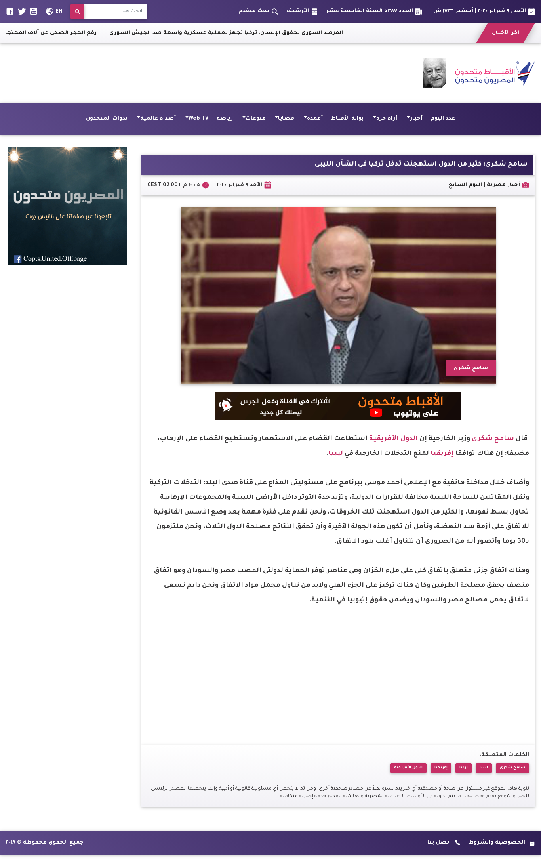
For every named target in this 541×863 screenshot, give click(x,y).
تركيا (463, 768)
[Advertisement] (150, 73)
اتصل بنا (439, 843)
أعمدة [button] (315, 119)
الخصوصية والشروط (497, 843)
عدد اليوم (443, 119)
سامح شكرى (493, 439)
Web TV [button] (199, 119)
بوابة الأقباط (347, 119)
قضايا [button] (286, 119)
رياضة (225, 119)
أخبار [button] (416, 119)
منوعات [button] (256, 119)
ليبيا (335, 453)
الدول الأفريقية (393, 439)
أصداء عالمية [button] (158, 119)
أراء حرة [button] (386, 119)
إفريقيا (442, 453)
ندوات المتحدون (107, 119)
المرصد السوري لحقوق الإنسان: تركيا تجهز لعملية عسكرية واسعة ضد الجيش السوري (278, 33)
